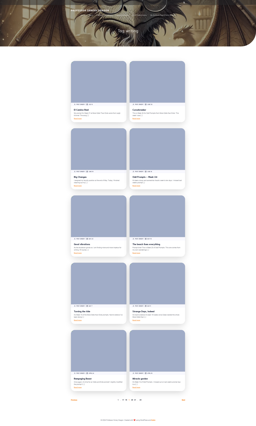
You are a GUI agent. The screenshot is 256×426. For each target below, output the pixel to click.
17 (123, 400)
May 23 (91, 239)
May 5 (149, 306)
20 (132, 400)
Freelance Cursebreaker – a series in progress (112, 15)
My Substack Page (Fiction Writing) (162, 15)
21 (135, 400)
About (91, 15)
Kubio (153, 420)
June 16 (149, 171)
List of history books (139, 15)
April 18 (149, 373)
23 (140, 400)
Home (83, 15)
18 (126, 400)
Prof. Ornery (80, 104)
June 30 (149, 104)
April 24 (91, 373)
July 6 (91, 104)
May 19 (149, 239)
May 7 (90, 306)
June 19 (91, 171)
